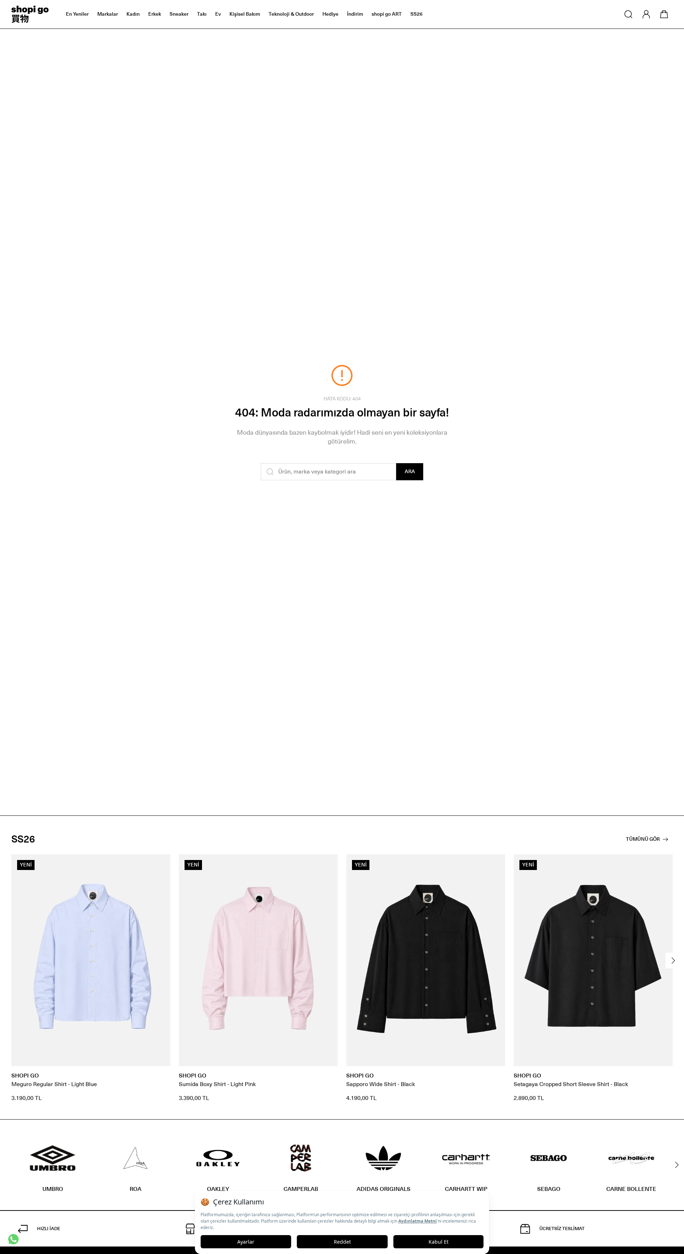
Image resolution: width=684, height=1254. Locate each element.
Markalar (107, 14)
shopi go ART (387, 14)
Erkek (154, 14)
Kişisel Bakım (244, 14)
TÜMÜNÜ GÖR (643, 839)
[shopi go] (30, 14)
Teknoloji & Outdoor (291, 14)
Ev (218, 14)
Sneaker (179, 14)
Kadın (133, 14)
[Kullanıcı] (646, 14)
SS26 (416, 14)
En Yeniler (77, 14)
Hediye (330, 14)
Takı (202, 14)
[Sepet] (664, 14)
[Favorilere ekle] (161, 863)
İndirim (355, 14)
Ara (410, 472)
